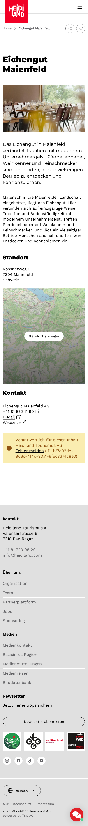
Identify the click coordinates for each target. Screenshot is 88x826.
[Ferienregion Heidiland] (16, 6)
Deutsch (21, 791)
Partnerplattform (19, 602)
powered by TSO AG (18, 815)
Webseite (12, 422)
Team (8, 592)
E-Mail (9, 416)
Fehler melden (30, 450)
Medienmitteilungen (22, 663)
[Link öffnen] (7, 761)
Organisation (15, 583)
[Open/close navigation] (80, 7)
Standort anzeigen (44, 336)
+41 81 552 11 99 (18, 411)
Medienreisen (15, 673)
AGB (6, 804)
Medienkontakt (17, 645)
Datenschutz (21, 804)
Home (7, 28)
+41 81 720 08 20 (19, 549)
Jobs (7, 611)
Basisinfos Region (20, 654)
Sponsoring (14, 620)
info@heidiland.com (22, 555)
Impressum (45, 804)
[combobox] (22, 790)
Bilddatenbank (17, 682)
